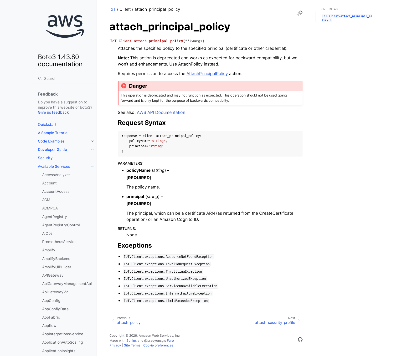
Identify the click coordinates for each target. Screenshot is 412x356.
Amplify (48, 250)
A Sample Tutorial (53, 133)
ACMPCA (50, 208)
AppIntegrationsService (62, 334)
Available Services (54, 166)
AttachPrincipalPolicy (207, 73)
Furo (170, 340)
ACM (46, 200)
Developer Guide (52, 149)
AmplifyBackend (56, 258)
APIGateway (53, 275)
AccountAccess (55, 191)
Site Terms (132, 345)
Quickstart (47, 124)
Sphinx (131, 340)
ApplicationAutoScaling (62, 342)
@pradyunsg (154, 340)
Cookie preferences (158, 345)
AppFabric (51, 317)
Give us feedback (53, 112)
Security (45, 158)
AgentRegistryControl (61, 225)
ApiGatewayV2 (55, 292)
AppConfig (51, 300)
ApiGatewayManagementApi (67, 283)
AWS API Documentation (161, 112)
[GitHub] (300, 340)
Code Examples (51, 141)
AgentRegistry (54, 216)
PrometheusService (59, 241)
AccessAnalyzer (56, 175)
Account (49, 183)
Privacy (115, 345)
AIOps (47, 233)
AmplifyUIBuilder (56, 267)
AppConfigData (55, 309)
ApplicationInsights (58, 351)
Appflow (49, 325)
